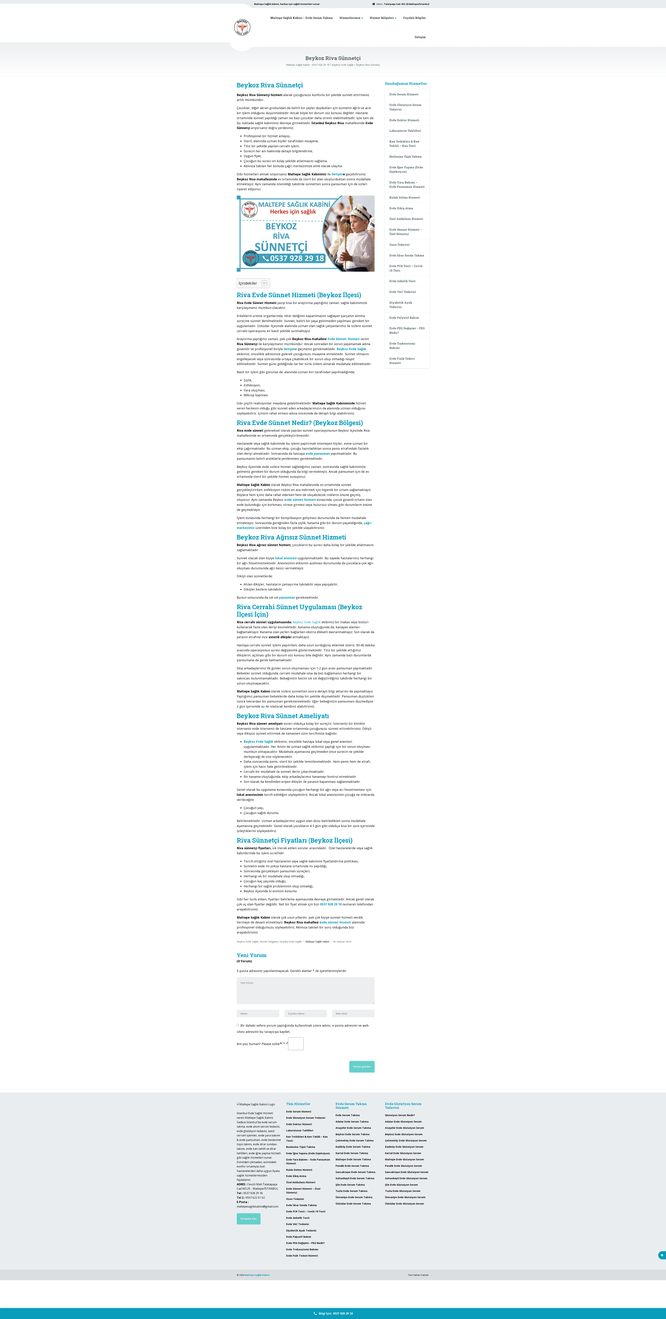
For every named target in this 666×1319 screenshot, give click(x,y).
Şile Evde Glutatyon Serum (401, 1184)
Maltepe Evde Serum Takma (353, 1159)
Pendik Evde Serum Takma (352, 1165)
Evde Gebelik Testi (402, 281)
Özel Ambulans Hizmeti (406, 219)
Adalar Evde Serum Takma (352, 1121)
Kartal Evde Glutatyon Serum (403, 1153)
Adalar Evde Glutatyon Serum (403, 1121)
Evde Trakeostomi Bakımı (402, 346)
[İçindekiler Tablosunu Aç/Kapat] (263, 283)
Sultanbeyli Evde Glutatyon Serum (406, 1178)
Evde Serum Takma (348, 1115)
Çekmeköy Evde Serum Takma (355, 1140)
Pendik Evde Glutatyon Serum (403, 1165)
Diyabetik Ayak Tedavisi (400, 305)
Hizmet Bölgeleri (382, 18)
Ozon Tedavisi (399, 244)
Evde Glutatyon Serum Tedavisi (405, 107)
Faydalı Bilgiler (414, 18)
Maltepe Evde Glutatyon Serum (404, 1159)
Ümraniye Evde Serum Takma (354, 1197)
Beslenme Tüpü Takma (405, 156)
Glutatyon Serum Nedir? (400, 1115)
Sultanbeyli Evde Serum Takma (355, 1178)
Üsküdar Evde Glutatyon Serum (404, 1203)
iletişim (337, 174)
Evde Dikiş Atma (401, 208)
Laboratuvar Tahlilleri (405, 130)
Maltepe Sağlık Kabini (257, 1275)
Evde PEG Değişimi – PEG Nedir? (407, 330)
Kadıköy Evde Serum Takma (353, 1146)
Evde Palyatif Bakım (404, 317)
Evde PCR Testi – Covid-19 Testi (406, 268)
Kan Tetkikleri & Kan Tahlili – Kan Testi (404, 144)
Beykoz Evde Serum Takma (352, 1134)
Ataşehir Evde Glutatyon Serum (404, 1127)
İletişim (420, 37)
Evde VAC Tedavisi (402, 292)
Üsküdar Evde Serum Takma (353, 1203)
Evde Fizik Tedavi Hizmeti (402, 361)
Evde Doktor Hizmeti (404, 120)
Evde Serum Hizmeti (403, 94)
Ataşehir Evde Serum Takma (353, 1127)
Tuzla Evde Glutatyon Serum (402, 1191)
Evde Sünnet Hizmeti (343, 339)
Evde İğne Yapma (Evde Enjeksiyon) (406, 169)
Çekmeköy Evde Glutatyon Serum (406, 1140)
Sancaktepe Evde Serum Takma (355, 1172)
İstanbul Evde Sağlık (291, 941)
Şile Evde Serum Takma (350, 1184)
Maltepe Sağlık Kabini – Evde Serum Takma (301, 18)
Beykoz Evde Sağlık (307, 622)
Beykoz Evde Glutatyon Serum (403, 1134)
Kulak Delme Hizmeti (404, 197)
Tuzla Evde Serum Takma (351, 1191)
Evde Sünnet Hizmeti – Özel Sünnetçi (405, 232)
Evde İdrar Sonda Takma (406, 255)
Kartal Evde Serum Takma (352, 1153)
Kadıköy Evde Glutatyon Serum (404, 1146)
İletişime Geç (248, 1218)
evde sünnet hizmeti (335, 922)
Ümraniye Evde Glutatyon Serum (405, 1197)
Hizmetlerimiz (350, 18)
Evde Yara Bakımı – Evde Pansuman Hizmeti (407, 185)
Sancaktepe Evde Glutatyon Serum (406, 1172)
